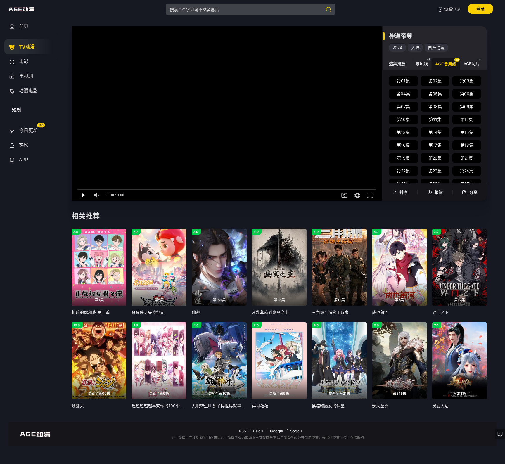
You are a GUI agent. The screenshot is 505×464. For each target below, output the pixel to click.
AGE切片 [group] (473, 62)
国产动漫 (436, 47)
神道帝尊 (400, 35)
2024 (397, 47)
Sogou (296, 431)
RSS (242, 431)
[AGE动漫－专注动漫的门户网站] (21, 9)
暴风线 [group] (423, 62)
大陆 (415, 47)
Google (276, 431)
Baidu (258, 431)
